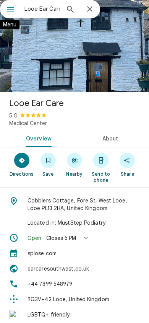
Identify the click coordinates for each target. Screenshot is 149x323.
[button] (74, 238)
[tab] (37, 138)
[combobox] (42, 8)
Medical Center (28, 123)
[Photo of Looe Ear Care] (74, 46)
